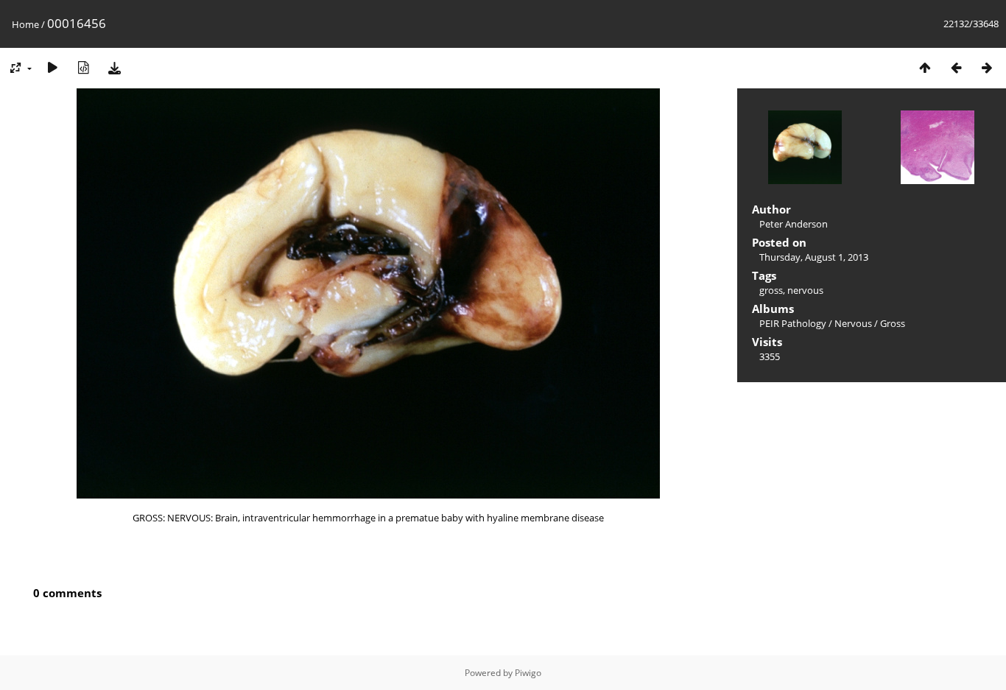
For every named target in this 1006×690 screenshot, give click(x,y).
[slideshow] (52, 67)
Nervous (853, 323)
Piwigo (528, 672)
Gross (892, 323)
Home (25, 24)
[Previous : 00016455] (955, 67)
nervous (805, 290)
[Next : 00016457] (986, 67)
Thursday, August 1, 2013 (813, 257)
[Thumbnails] (925, 67)
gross (771, 290)
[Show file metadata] (83, 67)
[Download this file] (114, 67)
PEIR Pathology (792, 323)
